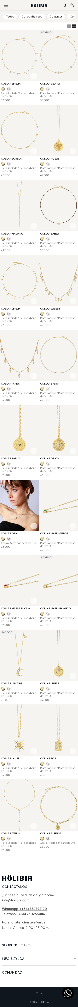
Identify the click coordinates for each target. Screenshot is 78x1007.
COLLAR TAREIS (10, 383)
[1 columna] (69, 26)
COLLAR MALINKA (12, 233)
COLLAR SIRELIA (11, 83)
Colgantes (56, 16)
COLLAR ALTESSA (51, 833)
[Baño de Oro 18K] (2, 89)
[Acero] (8, 538)
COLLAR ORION (49, 458)
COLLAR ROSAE (49, 158)
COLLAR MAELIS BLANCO (55, 608)
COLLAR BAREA (49, 233)
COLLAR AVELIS (10, 833)
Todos (10, 16)
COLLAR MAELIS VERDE (54, 533)
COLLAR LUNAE (49, 683)
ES (37, 993)
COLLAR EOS (48, 758)
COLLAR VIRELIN (11, 308)
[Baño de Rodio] (8, 89)
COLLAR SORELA (11, 158)
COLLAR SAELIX (10, 458)
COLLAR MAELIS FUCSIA (15, 608)
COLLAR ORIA (9, 533)
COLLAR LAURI (10, 758)
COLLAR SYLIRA (49, 383)
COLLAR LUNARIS (11, 683)
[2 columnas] (74, 26)
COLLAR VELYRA (50, 83)
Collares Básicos (32, 16)
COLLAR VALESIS (50, 308)
